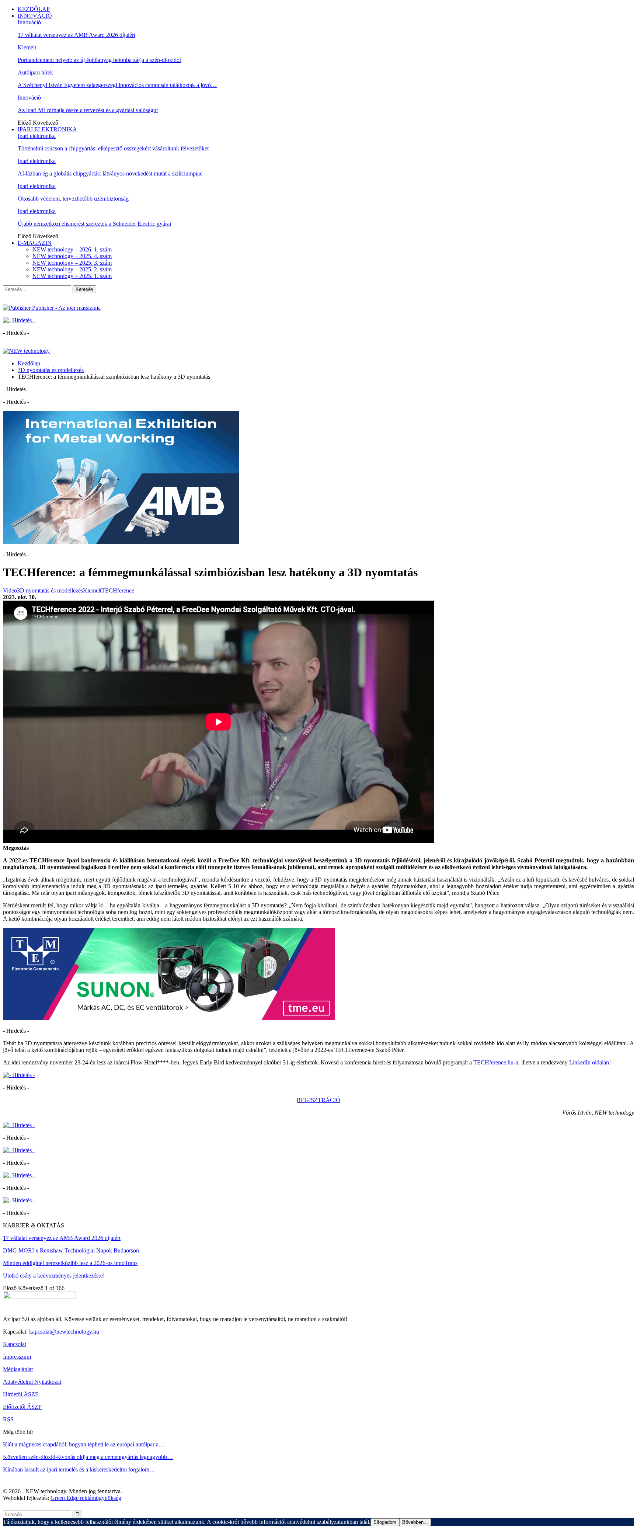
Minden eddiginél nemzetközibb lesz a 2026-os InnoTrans (70, 1263)
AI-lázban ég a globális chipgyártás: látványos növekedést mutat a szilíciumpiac (110, 173)
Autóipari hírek (35, 72)
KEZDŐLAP (34, 9)
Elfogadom (384, 1522)
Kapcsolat (14, 1344)
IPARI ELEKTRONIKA (47, 129)
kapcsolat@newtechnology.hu (64, 1331)
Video (10, 590)
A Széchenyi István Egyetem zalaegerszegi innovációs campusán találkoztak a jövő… (117, 85)
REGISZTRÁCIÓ (318, 1100)
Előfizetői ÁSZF (22, 1407)
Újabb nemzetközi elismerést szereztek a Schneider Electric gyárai (94, 223)
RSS (8, 1419)
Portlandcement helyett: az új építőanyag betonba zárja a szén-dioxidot (99, 60)
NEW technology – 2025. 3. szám (72, 263)
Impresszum (17, 1356)
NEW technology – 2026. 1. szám (72, 249)
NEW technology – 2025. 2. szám (72, 269)
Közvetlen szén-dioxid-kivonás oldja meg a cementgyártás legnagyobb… (88, 1457)
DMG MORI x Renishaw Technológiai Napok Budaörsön (71, 1250)
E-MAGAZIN (35, 243)
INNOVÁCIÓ (35, 16)
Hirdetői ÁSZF (20, 1394)
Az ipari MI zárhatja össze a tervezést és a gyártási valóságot (88, 110)
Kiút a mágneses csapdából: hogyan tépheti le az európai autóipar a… (83, 1444)
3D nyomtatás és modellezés (50, 590)
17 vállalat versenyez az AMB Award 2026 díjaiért (76, 35)
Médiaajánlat (18, 1369)
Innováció (29, 22)
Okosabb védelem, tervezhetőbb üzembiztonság (73, 198)
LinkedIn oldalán (589, 1062)
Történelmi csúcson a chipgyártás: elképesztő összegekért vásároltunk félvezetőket (113, 148)
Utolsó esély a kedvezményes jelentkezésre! (54, 1275)
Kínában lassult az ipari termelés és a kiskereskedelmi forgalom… (79, 1469)
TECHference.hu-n (495, 1062)
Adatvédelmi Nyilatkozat (32, 1382)
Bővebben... (415, 1522)
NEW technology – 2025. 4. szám (72, 256)
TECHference (117, 590)
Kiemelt (27, 47)
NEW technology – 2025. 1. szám (72, 276)
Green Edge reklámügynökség (86, 1498)
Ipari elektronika (37, 136)
